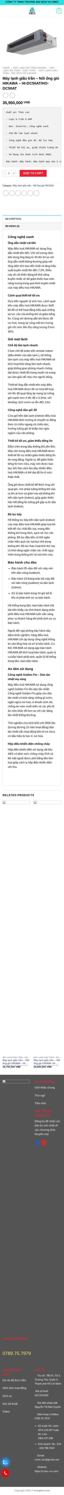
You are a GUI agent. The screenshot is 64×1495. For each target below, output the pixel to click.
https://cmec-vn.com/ (46, 1471)
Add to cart (33, 173)
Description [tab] (13, 219)
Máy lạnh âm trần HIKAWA (29, 68)
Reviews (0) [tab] (12, 226)
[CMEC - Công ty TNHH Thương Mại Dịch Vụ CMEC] (32, 11)
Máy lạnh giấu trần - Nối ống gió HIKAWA (30, 72)
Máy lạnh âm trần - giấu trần (29, 69)
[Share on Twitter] (18, 193)
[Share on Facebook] (12, 193)
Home (6, 68)
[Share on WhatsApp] (6, 193)
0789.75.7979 (42, 1418)
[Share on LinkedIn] (36, 193)
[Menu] (5, 11)
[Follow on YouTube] (44, 1143)
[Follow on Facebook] (37, 1143)
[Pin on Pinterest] (30, 193)
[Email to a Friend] (24, 193)
